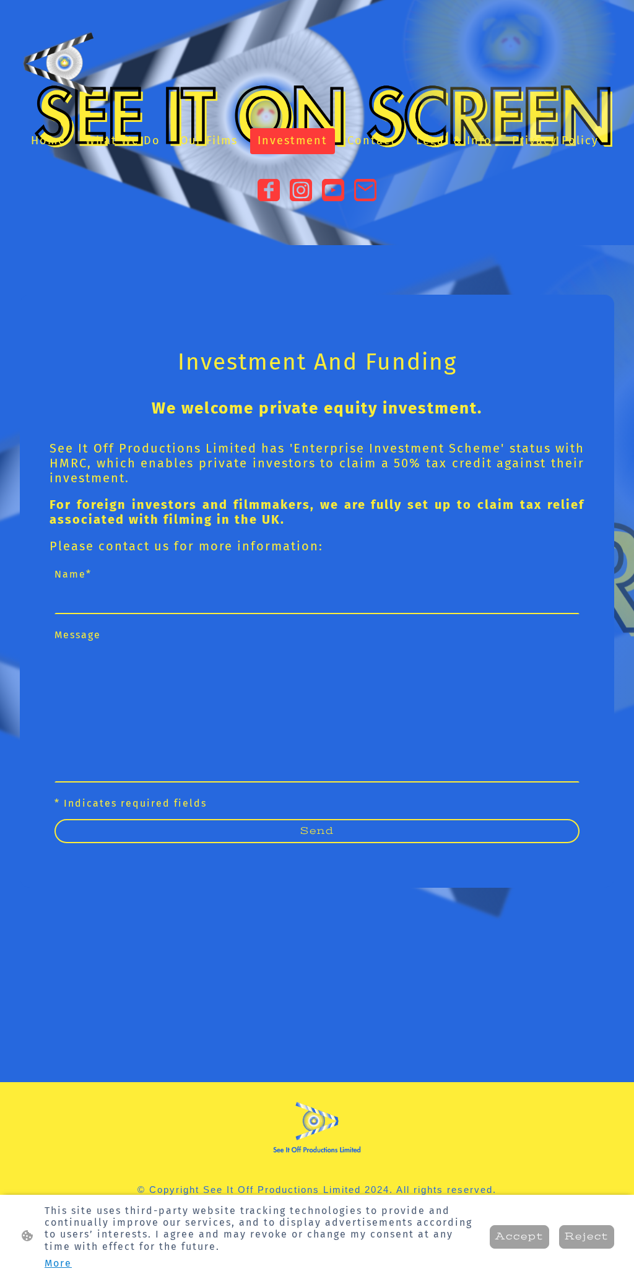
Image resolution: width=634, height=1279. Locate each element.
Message (77, 635)
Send (317, 830)
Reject (587, 1236)
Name (73, 574)
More (58, 1263)
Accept (519, 1236)
